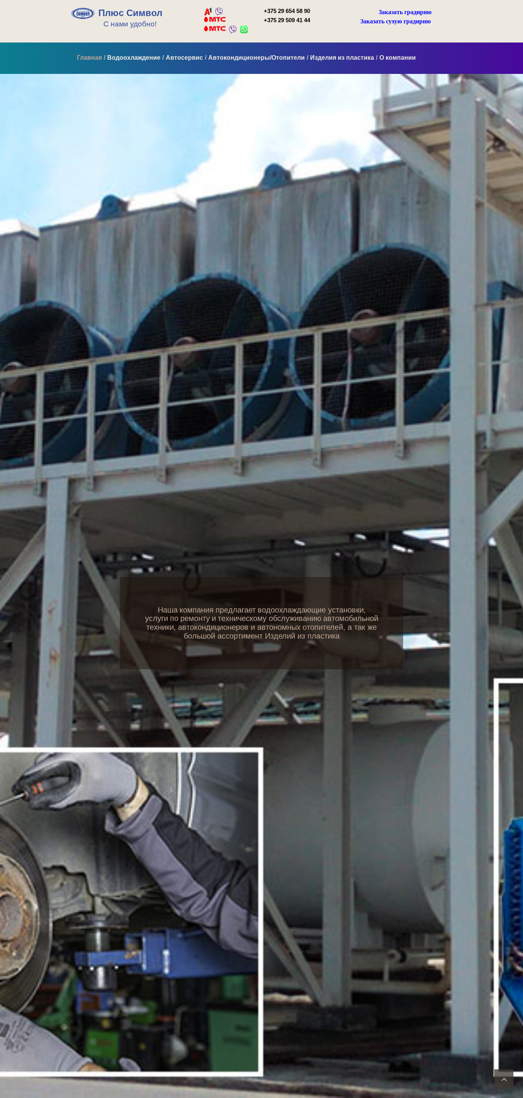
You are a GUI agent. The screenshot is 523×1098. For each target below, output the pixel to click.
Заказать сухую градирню (395, 21)
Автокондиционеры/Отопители (256, 57)
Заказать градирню (405, 12)
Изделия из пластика (342, 57)
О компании (397, 57)
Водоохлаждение (133, 57)
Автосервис (184, 57)
